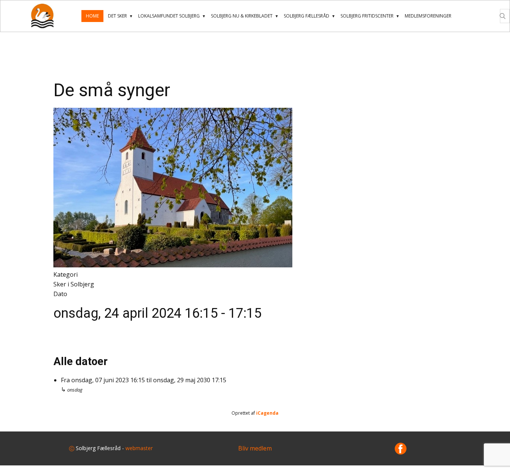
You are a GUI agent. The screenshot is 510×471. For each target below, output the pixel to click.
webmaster (139, 448)
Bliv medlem (255, 448)
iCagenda (267, 413)
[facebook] (401, 449)
